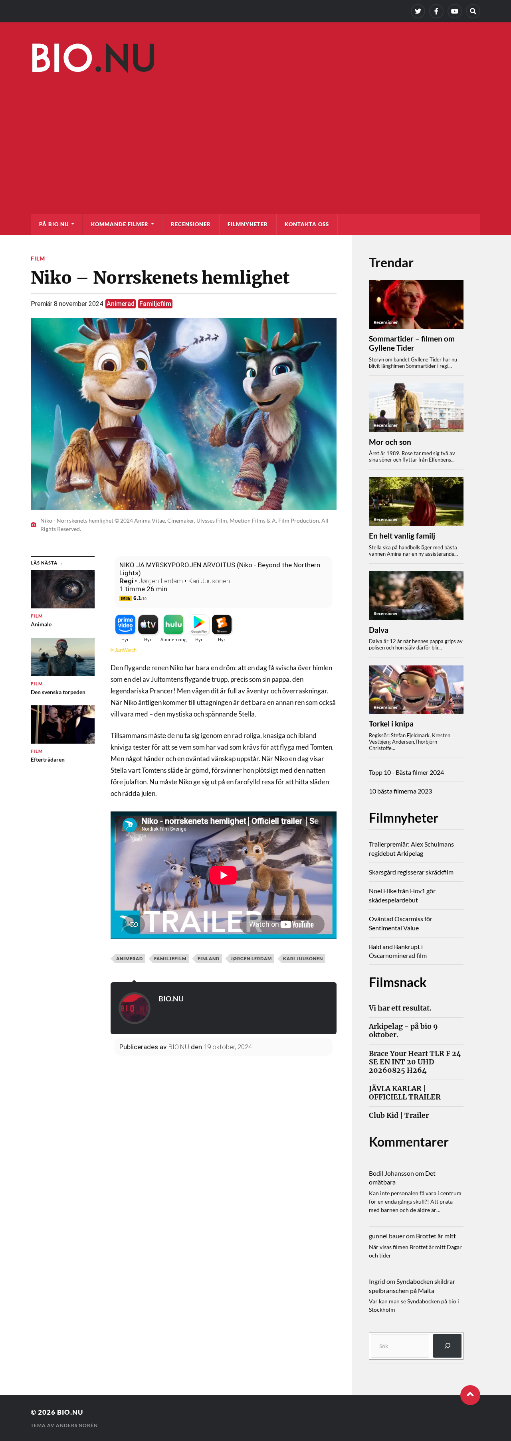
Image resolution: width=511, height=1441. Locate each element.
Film (38, 258)
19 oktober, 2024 (228, 1047)
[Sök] (447, 1346)
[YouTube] (455, 11)
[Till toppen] (470, 1395)
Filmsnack (398, 982)
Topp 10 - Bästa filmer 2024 (406, 772)
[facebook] (436, 11)
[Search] (473, 11)
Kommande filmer (120, 224)
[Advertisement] (255, 138)
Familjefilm (155, 304)
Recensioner (191, 224)
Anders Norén (77, 1425)
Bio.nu (70, 1412)
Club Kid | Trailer (399, 1115)
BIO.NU (171, 998)
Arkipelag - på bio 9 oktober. (403, 1031)
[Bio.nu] (255, 60)
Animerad (121, 304)
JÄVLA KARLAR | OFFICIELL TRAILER (405, 1093)
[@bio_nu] (418, 11)
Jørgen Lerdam (161, 581)
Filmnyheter (248, 224)
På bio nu (54, 224)
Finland (209, 958)
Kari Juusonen (209, 581)
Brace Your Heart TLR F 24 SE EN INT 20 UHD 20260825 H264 (415, 1062)
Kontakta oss (307, 224)
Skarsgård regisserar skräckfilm (411, 872)
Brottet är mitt (436, 1236)
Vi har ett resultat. (400, 1008)
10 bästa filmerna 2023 (400, 791)
